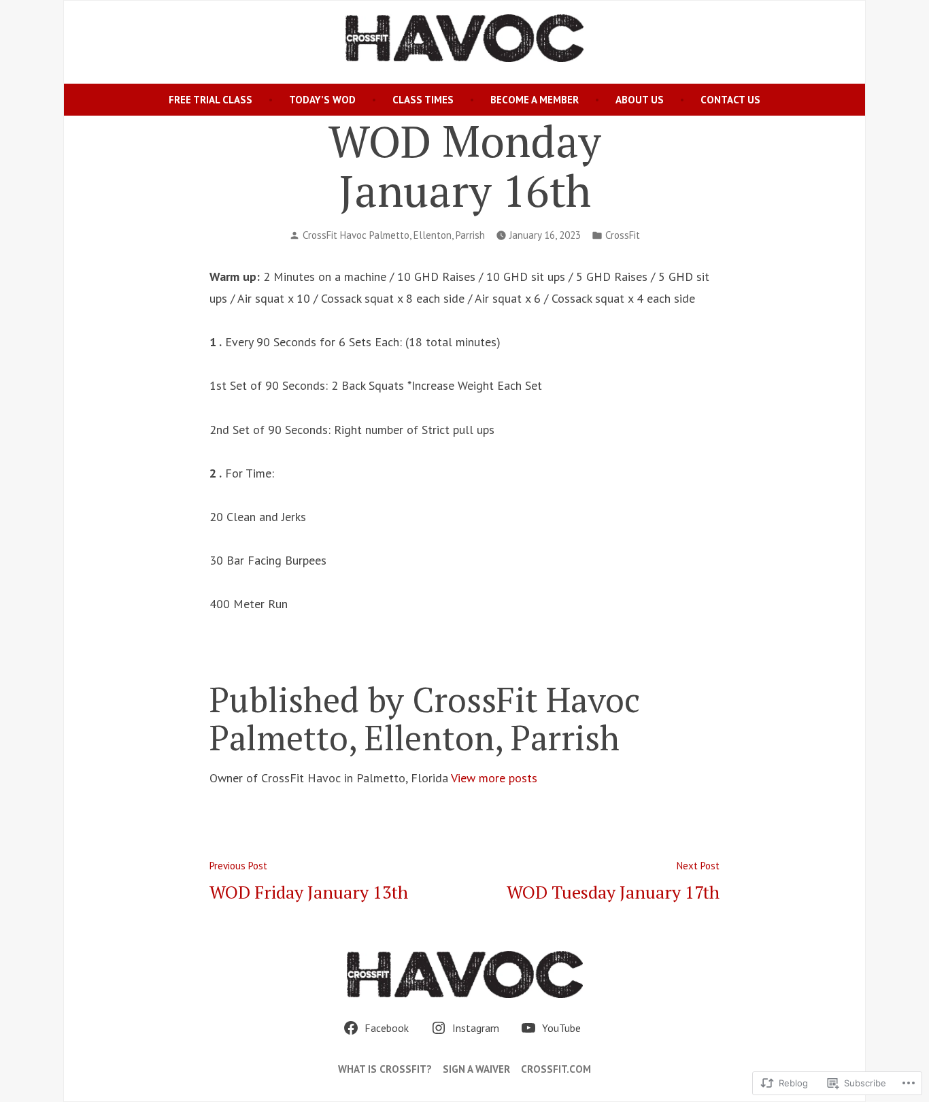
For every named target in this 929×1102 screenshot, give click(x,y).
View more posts (494, 778)
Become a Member (534, 99)
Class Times (423, 99)
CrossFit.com (556, 1069)
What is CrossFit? (385, 1069)
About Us (639, 99)
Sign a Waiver (476, 1069)
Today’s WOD (322, 99)
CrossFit (622, 235)
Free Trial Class (210, 99)
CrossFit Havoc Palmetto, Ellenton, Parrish (394, 235)
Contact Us (730, 99)
